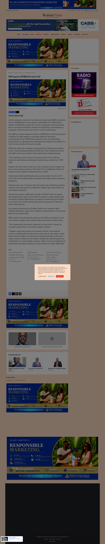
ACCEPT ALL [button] (60, 276)
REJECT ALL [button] (51, 276)
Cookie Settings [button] (42, 276)
